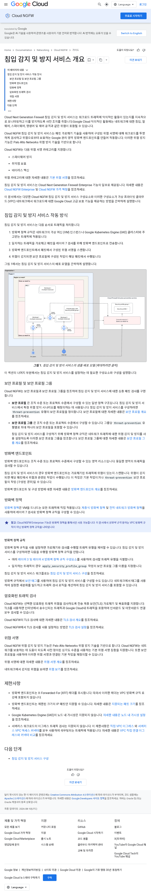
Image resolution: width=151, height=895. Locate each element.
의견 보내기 (135, 60)
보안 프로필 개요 (136, 412)
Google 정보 (11, 869)
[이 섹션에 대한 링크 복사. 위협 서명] (22, 638)
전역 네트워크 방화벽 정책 (125, 508)
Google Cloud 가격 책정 (17, 832)
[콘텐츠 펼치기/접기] (27, 70)
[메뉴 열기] (6, 4)
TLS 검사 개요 (72, 620)
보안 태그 (31, 581)
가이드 (75, 50)
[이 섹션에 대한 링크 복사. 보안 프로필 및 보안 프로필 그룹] (55, 383)
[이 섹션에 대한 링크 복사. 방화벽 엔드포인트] (35, 453)
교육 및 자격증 (85, 850)
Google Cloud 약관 (70, 869)
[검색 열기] (99, 4)
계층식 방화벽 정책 (93, 508)
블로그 (118, 826)
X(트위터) (119, 838)
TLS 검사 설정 (78, 627)
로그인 (143, 4)
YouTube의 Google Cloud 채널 (130, 846)
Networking (43, 50)
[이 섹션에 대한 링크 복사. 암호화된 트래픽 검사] (39, 596)
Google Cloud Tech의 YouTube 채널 (126, 855)
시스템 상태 (47, 844)
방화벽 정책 (11, 508)
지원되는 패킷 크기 (123, 704)
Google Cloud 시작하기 (90, 832)
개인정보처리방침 (31, 869)
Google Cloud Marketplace (19, 838)
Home (7, 50)
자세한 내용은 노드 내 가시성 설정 (124, 715)
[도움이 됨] (138, 50)
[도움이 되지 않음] (144, 50)
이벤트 (118, 832)
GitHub (81, 826)
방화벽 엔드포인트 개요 (85, 489)
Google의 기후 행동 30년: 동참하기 (103, 869)
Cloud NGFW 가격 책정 (53, 189)
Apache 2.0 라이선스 (15, 798)
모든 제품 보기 (12, 826)
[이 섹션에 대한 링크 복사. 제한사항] (24, 683)
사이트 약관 (50, 869)
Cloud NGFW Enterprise (19, 189)
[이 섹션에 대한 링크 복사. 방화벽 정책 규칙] (29, 540)
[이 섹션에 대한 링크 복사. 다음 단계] (25, 749)
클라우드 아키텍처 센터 (90, 844)
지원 (43, 832)
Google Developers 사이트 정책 (88, 798)
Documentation (24, 50)
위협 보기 (55, 669)
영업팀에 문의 (11, 844)
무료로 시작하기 (133, 16)
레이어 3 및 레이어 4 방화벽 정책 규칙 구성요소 (47, 559)
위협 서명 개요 (53, 662)
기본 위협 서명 (59, 177)
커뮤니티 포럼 (48, 826)
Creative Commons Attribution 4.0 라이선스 (72, 794)
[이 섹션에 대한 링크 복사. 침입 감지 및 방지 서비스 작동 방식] (71, 216)
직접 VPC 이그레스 (122, 726)
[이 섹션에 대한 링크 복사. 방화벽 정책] (25, 500)
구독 (49, 877)
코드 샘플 (83, 838)
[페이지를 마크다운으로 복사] (100, 60)
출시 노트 (46, 838)
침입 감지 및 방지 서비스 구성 (68, 573)
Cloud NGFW (23, 15)
